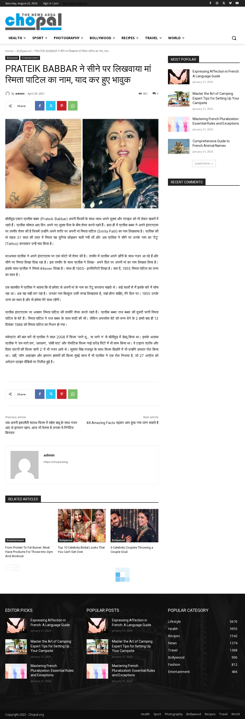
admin (20, 93)
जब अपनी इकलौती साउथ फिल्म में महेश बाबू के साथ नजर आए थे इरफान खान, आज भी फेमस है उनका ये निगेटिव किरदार (41, 428)
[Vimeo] (230, 3)
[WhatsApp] (73, 106)
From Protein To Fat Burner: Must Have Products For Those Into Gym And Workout (29, 552)
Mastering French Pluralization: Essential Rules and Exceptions (52, 670)
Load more (202, 163)
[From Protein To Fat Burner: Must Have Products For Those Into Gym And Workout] (29, 525)
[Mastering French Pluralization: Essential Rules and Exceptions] (178, 124)
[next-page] (16, 568)
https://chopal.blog (56, 462)
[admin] (8, 93)
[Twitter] (224, 3)
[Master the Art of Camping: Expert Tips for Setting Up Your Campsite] (178, 98)
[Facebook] (210, 3)
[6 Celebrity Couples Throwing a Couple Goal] (134, 525)
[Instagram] (217, 3)
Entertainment (30, 57)
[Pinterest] (62, 106)
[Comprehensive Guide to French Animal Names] (178, 146)
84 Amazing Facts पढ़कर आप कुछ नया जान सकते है (122, 423)
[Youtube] (237, 3)
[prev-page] (8, 568)
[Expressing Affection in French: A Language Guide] (178, 76)
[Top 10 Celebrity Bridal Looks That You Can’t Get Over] (82, 525)
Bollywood (24, 51)
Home (9, 51)
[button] (234, 38)
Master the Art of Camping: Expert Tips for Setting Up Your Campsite (216, 98)
